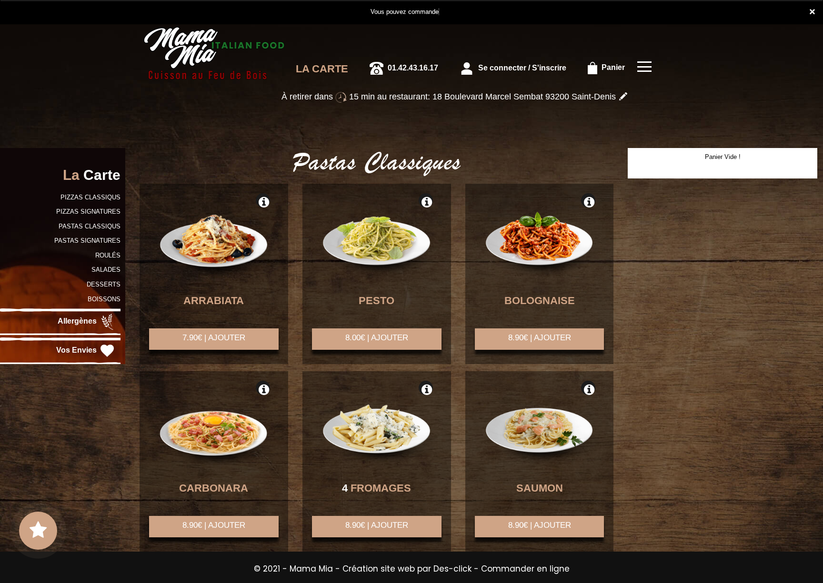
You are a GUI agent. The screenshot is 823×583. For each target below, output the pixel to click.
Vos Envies (77, 350)
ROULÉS (107, 255)
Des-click (452, 568)
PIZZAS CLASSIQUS (90, 197)
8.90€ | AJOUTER (539, 337)
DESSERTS (103, 284)
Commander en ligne (525, 568)
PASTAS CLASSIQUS (89, 226)
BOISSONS (104, 299)
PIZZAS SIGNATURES (88, 211)
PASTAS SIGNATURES (87, 240)
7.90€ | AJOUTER (213, 337)
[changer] (623, 96)
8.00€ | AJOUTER (376, 337)
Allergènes (78, 321)
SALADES (105, 269)
